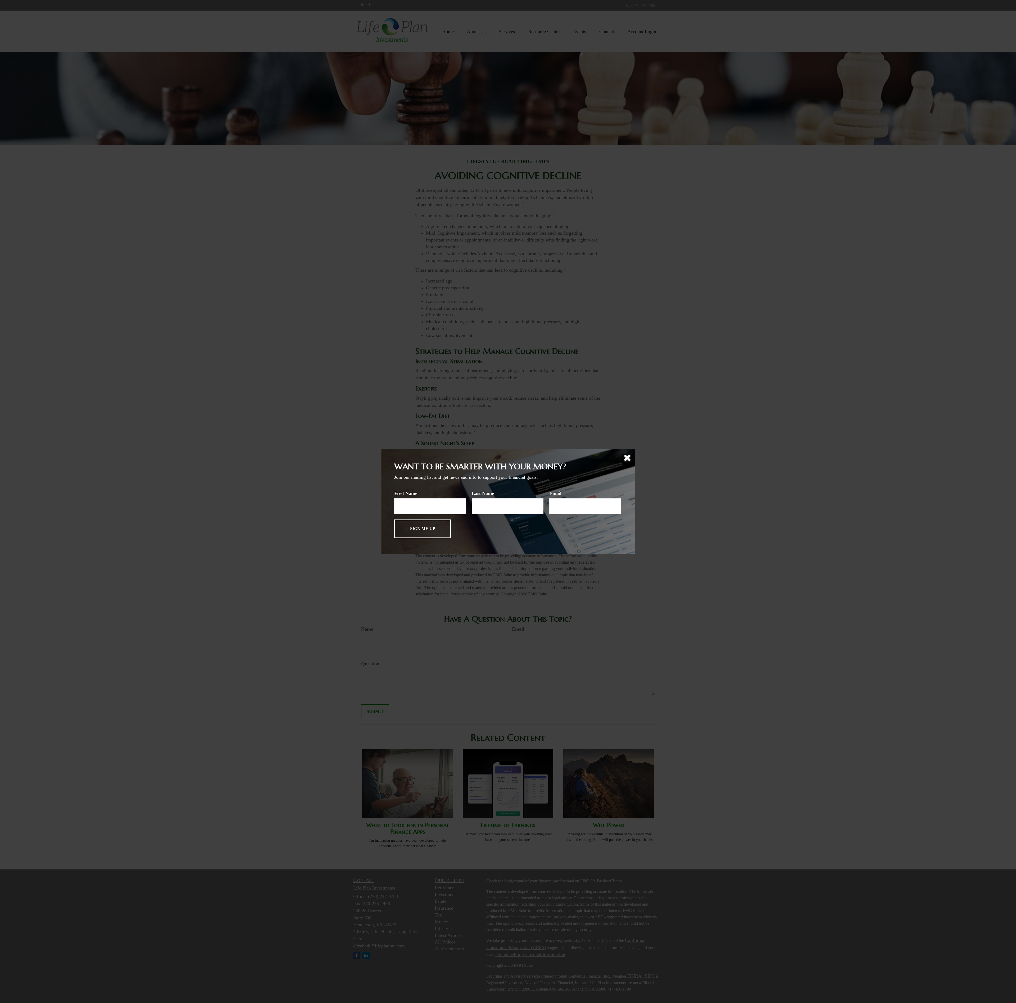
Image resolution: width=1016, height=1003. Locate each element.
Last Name (483, 493)
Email (555, 493)
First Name (405, 493)
